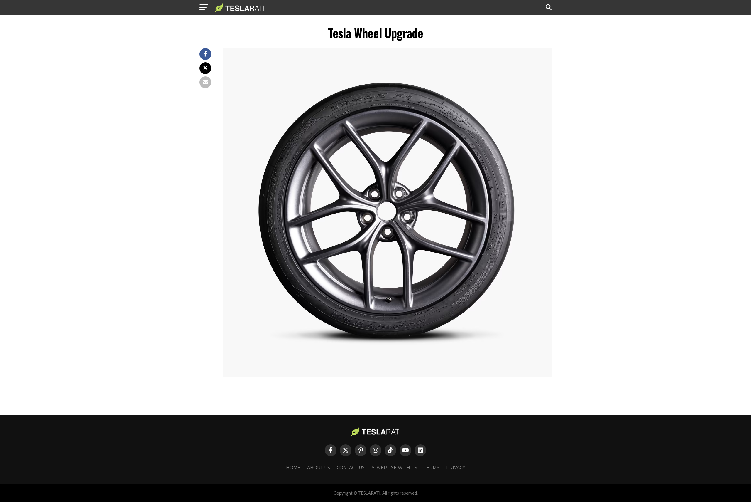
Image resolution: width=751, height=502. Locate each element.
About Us (318, 467)
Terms (431, 467)
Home (293, 467)
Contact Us (351, 467)
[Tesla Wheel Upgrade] (387, 375)
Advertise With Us (394, 467)
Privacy (455, 467)
